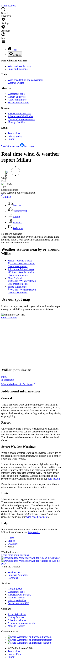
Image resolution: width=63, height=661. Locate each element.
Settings (17, 55)
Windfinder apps (16, 93)
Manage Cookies (16, 122)
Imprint (11, 139)
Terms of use (14, 133)
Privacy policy (15, 136)
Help (14, 49)
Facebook (29, 146)
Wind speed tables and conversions (25, 80)
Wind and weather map (19, 66)
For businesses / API (18, 102)
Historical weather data (19, 113)
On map (7, 196)
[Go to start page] (1, 2)
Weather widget (16, 82)
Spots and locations (17, 69)
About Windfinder (17, 99)
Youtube (46, 642)
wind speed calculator (37, 517)
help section (54, 478)
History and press (17, 96)
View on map (13, 146)
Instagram (47, 639)
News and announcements (21, 119)
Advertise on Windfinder (20, 116)
